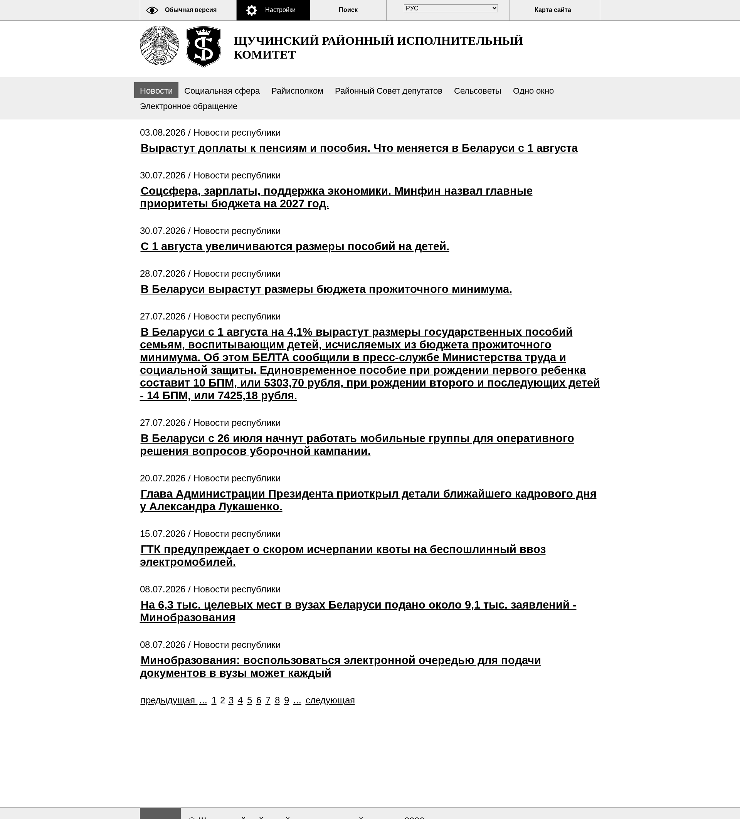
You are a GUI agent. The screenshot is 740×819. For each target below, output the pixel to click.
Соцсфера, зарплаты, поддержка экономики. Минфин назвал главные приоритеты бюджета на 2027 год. (336, 197)
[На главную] (159, 45)
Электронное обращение (188, 106)
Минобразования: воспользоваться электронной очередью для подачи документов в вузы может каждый (340, 666)
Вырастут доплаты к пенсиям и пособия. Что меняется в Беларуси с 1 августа (359, 148)
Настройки (280, 10)
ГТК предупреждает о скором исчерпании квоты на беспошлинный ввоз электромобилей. (343, 555)
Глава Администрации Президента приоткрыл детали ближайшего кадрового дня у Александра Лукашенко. (368, 500)
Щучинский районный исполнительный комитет (378, 47)
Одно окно (533, 91)
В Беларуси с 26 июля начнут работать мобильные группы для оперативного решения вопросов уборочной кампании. (357, 444)
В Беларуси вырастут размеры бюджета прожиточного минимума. (326, 289)
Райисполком (297, 91)
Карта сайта (553, 10)
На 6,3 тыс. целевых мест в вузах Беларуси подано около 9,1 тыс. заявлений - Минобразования (358, 611)
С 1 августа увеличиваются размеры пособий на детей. (295, 246)
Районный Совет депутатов (388, 91)
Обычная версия (191, 10)
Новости (156, 91)
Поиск (348, 10)
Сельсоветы (477, 91)
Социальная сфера (222, 91)
